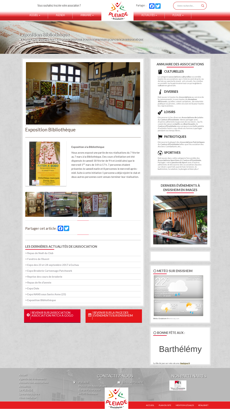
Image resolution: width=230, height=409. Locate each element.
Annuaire (86, 15)
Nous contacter (27, 397)
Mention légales (185, 405)
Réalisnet (203, 405)
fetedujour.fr (185, 363)
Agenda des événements (32, 378)
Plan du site (165, 405)
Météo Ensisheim (160, 318)
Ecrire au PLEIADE (132, 382)
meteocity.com (173, 318)
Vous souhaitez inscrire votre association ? (59, 5)
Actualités (148, 15)
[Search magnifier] (202, 5)
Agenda (60, 15)
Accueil (34, 15)
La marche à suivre (29, 393)
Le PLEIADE (26, 390)
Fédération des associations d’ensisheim (117, 10)
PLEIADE (177, 15)
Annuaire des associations (33, 382)
